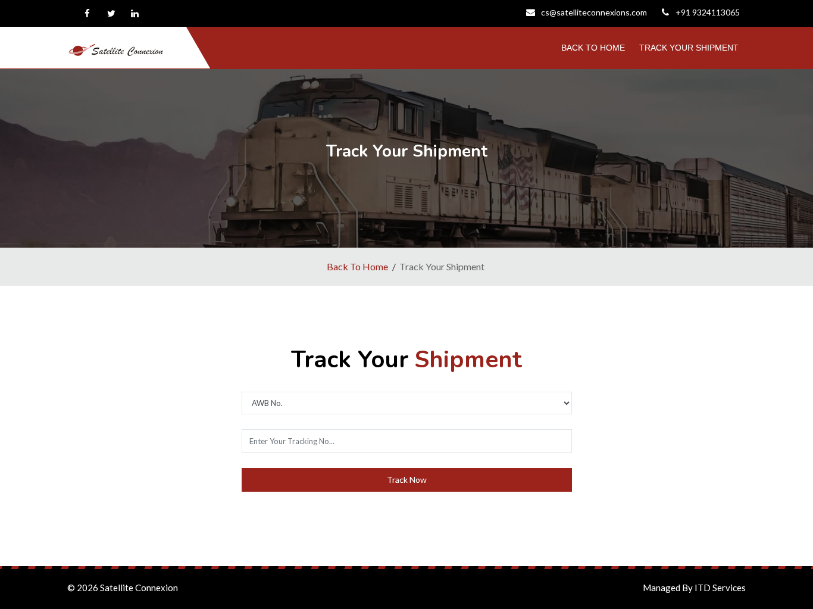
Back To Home (593, 47)
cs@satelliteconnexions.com (594, 12)
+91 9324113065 (708, 12)
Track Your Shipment (689, 47)
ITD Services (720, 587)
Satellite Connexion (139, 587)
